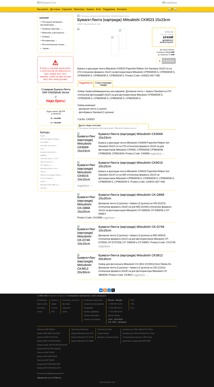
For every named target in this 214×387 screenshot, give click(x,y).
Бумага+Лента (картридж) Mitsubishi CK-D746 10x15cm (131, 228)
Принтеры (79, 9)
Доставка (55, 9)
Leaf (41, 149)
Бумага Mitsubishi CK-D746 (82, 333)
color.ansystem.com (107, 382)
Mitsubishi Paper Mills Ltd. (49, 185)
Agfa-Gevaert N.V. (46, 162)
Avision (42, 181)
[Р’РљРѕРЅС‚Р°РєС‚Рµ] (101, 290)
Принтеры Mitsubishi (79, 329)
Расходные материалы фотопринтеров (95, 16)
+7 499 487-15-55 (115, 304)
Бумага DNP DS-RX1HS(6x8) (49, 349)
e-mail (39, 312)
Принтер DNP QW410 (46, 329)
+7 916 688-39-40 (115, 312)
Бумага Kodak (103, 333)
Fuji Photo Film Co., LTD (48, 158)
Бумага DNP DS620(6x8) (47, 356)
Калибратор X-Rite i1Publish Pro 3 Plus (138, 333)
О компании (42, 300)
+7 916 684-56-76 (115, 308)
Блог (98, 9)
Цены (64, 312)
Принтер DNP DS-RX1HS (47, 337)
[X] (113, 290)
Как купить (42, 9)
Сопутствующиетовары (103, 83)
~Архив (45, 48)
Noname (43, 188)
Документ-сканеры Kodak (108, 337)
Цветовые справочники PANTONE (137, 341)
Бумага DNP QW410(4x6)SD (48, 333)
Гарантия (67, 9)
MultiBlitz (43, 155)
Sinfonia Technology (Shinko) (50, 175)
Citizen (42, 172)
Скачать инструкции (92, 319)
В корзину (168, 61)
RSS (53, 312)
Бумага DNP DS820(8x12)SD (49, 368)
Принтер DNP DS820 (46, 360)
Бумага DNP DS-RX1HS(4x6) (49, 341)
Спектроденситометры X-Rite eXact (137, 337)
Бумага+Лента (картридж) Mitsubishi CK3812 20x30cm (130, 257)
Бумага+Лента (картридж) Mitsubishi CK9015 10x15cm (130, 164)
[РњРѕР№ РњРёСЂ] (109, 290)
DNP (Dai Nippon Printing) (49, 139)
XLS (132, 308)
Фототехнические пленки (53, 44)
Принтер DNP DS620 (46, 352)
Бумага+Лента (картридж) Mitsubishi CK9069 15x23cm (130, 135)
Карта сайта (42, 304)
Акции (53, 304)
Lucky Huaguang (46, 178)
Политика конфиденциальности (50, 373)
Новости (54, 300)
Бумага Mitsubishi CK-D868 (82, 341)
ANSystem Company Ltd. (58, 296)
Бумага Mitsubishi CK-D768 (82, 337)
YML (132, 304)
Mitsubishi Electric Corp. (48, 168)
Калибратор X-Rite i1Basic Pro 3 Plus (138, 329)
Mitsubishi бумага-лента (120, 16)
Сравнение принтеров (93, 300)
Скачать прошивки (91, 315)
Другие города (114, 315)
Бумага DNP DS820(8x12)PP (49, 364)
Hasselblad (44, 142)
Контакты (122, 9)
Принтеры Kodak (105, 329)
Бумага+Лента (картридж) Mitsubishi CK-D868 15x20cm (131, 196)
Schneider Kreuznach (48, 145)
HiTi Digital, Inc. (45, 165)
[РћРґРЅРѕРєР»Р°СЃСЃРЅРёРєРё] (105, 290)
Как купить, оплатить (71, 300)
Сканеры (46, 37)
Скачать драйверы (91, 312)
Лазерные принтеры (51, 29)
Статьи (54, 308)
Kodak (42, 136)
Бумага (90, 9)
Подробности (85, 82)
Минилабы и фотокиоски (53, 33)
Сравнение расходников (94, 304)
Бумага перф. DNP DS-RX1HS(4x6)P (52, 345)
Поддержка (109, 9)
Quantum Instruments (48, 152)
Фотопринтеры (48, 40)
